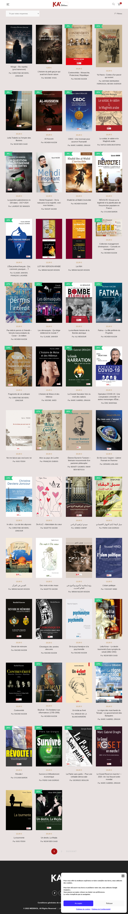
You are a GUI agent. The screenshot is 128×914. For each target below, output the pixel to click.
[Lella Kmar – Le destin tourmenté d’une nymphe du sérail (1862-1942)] (109, 619)
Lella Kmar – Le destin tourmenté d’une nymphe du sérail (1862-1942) (109, 649)
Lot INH (79, 266)
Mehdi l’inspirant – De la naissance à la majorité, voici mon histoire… (49, 202)
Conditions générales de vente (51, 903)
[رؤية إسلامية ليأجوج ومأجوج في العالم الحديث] (79, 558)
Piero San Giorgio (110, 528)
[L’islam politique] (109, 558)
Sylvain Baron (110, 212)
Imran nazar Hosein (51, 270)
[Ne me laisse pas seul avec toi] (19, 430)
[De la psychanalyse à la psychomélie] (79, 619)
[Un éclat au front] (79, 683)
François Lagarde (19, 276)
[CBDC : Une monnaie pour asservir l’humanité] (79, 111)
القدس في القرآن (19, 585)
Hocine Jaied (50, 400)
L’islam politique (109, 585)
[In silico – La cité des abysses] (19, 497)
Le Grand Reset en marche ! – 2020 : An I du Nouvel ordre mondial (109, 776)
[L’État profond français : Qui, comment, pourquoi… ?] (19, 239)
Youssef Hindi (110, 589)
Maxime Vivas (51, 78)
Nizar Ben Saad (21, 144)
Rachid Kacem (80, 79)
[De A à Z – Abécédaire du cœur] (49, 497)
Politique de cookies (83, 909)
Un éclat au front (79, 710)
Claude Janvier (20, 273)
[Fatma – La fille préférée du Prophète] (109, 303)
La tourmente (19, 838)
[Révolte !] (19, 746)
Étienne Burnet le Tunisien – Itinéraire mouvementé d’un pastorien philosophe (79, 460)
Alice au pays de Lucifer (49, 458)
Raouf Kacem (51, 209)
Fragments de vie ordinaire (19, 394)
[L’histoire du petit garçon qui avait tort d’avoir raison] (49, 44)
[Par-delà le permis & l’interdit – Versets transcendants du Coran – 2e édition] (19, 303)
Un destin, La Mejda (49, 838)
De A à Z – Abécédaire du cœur (49, 524)
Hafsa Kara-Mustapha (111, 145)
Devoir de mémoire (19, 646)
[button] (123, 876)
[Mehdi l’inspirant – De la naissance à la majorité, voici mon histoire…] (49, 172)
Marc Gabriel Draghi (80, 145)
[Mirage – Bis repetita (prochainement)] (19, 44)
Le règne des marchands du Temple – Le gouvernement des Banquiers (109, 713)
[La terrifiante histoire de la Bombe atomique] (79, 303)
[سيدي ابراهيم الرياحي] (79, 497)
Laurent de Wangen (21, 206)
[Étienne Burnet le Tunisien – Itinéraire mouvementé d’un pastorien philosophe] (79, 430)
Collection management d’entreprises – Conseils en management (109, 246)
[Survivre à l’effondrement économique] (49, 746)
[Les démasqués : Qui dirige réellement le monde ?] (49, 303)
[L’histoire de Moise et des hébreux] (49, 366)
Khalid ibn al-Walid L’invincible (79, 200)
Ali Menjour (80, 337)
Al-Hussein (49, 139)
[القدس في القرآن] (19, 558)
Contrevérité (19, 710)
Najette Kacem (51, 528)
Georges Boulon (80, 780)
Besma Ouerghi (114, 84)
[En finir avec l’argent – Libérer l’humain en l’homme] (109, 430)
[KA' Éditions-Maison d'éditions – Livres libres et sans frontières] (61, 4)
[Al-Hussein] (49, 111)
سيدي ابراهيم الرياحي (79, 524)
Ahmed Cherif (80, 528)
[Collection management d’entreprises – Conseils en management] (109, 229)
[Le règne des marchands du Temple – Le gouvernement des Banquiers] (109, 683)
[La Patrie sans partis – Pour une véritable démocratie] (79, 746)
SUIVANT (71, 851)
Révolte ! (19, 774)
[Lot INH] (79, 239)
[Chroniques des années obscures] (49, 619)
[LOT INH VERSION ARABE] (49, 239)
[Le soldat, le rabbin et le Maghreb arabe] (109, 111)
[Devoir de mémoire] (19, 619)
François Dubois (50, 461)
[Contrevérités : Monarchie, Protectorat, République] (79, 45)
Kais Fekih (20, 461)
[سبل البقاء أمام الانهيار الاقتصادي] (109, 497)
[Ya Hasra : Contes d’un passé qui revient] (109, 46)
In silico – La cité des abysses (19, 524)
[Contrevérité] (19, 683)
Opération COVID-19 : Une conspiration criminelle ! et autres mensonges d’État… (109, 396)
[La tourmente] (19, 810)
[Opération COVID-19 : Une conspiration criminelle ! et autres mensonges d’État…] (109, 366)
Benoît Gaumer (78, 467)
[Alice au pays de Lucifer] (49, 430)
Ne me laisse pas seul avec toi (19, 458)
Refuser (109, 903)
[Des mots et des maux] (49, 558)
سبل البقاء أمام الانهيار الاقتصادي (109, 524)
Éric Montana (110, 403)
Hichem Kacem (50, 142)
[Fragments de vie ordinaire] (19, 366)
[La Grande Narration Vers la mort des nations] (79, 366)
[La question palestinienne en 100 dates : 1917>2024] (19, 172)
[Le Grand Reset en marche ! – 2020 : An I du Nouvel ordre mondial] (109, 746)
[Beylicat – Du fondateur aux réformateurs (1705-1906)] (49, 683)
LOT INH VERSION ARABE (49, 266)
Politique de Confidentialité (101, 909)
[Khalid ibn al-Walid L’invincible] (79, 172)
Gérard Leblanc (110, 464)
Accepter (78, 903)
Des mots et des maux (49, 585)
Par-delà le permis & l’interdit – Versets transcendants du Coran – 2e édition (19, 333)
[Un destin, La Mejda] (49, 810)
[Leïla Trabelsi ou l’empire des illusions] (19, 110)
